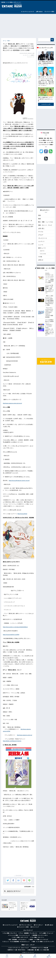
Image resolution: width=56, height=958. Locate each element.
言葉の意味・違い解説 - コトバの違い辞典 (38, 949)
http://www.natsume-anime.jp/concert (12, 403)
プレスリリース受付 (49, 11)
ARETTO (42, 251)
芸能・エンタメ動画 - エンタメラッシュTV (43, 941)
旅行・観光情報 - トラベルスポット (17, 939)
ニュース (40, 244)
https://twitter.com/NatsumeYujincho (12, 741)
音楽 (33, 886)
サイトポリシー (39, 925)
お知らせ (40, 260)
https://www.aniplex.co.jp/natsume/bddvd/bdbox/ (15, 627)
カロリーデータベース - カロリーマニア (19, 947)
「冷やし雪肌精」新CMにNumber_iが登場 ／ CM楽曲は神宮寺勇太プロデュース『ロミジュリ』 (45, 63)
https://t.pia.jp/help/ (22, 513)
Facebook (46, 153)
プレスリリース (42, 238)
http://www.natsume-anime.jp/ (24, 735)
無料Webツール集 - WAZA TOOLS (16, 949)
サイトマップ (35, 927)
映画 (39, 218)
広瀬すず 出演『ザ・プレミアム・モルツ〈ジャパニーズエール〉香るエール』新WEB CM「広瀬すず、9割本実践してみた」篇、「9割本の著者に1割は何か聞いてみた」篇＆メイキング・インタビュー (46, 81)
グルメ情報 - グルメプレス (10, 933)
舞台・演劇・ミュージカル (45, 222)
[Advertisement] (28, 25)
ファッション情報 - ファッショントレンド (19, 935)
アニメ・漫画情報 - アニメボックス (28, 933)
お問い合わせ (39, 11)
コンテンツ (41, 241)
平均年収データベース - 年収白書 (40, 947)
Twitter (41, 153)
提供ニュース (42, 248)
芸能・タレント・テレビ (45, 225)
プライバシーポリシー (26, 925)
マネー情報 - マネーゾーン (37, 937)
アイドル (40, 231)
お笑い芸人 (41, 228)
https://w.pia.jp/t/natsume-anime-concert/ (19, 480)
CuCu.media (43, 253)
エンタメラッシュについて (27, 11)
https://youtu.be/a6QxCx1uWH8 (11, 634)
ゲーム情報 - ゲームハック (46, 933)
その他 (40, 256)
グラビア (40, 235)
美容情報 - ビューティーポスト (40, 935)
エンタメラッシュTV (45, 104)
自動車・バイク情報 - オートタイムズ (39, 939)
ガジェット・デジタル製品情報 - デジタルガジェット (17, 941)
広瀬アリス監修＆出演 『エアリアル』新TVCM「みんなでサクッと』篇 (45, 99)
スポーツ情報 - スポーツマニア (20, 937)
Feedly (50, 153)
